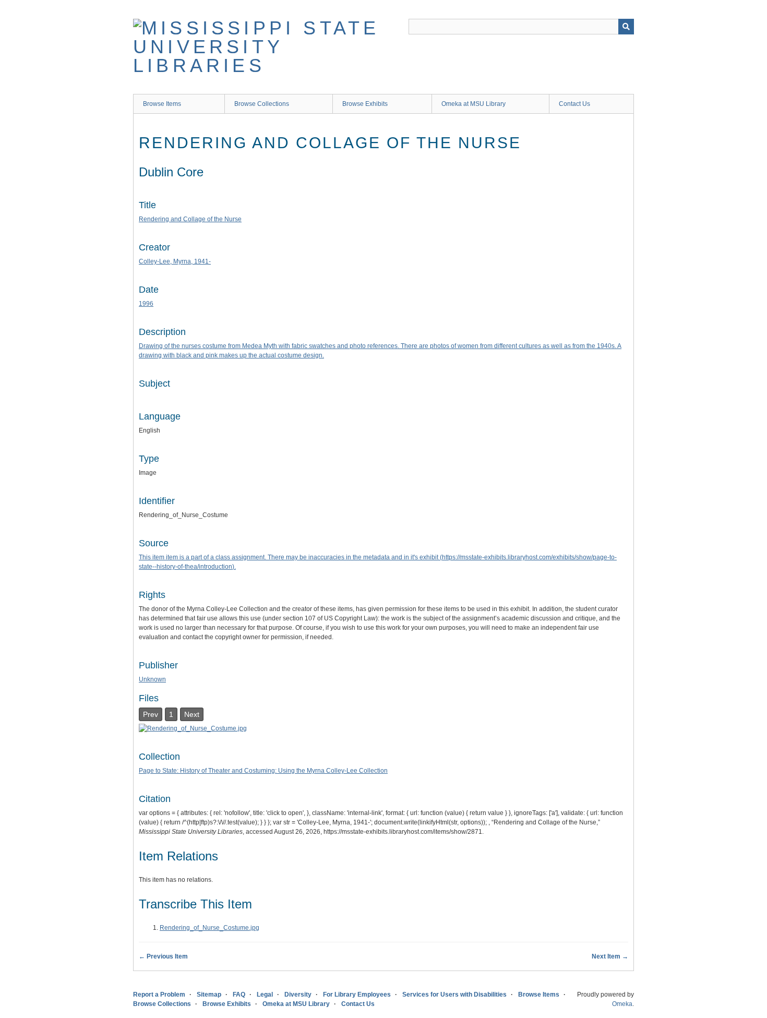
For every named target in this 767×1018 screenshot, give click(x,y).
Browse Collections (261, 103)
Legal (265, 994)
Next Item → (610, 956)
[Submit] (626, 26)
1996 (146, 303)
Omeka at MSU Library (473, 103)
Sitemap (209, 994)
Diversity (297, 994)
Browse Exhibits (365, 103)
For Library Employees (357, 994)
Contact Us (574, 103)
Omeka (622, 1004)
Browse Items (162, 103)
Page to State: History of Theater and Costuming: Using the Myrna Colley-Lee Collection (263, 770)
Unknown (152, 679)
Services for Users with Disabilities (454, 994)
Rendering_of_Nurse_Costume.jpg (209, 927)
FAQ (239, 994)
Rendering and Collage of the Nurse (190, 219)
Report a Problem (159, 994)
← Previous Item (163, 956)
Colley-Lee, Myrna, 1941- (175, 261)
